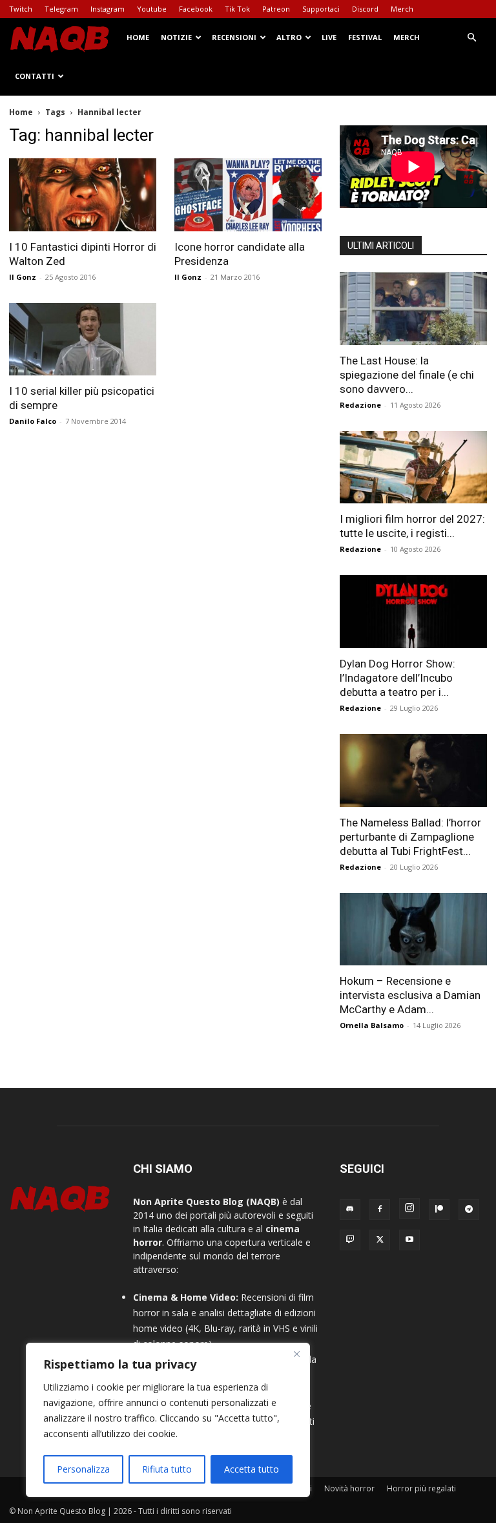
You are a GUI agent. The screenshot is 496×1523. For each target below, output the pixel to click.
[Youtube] (409, 1240)
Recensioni (234, 37)
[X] (379, 1240)
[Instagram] (409, 1208)
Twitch (20, 9)
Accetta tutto (251, 1469)
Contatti (34, 76)
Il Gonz (22, 277)
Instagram (107, 9)
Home (138, 37)
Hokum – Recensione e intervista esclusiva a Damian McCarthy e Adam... (410, 995)
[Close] (296, 1353)
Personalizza (83, 1469)
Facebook (195, 9)
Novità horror (349, 1488)
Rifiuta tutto (167, 1469)
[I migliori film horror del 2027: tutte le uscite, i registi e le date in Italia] (413, 467)
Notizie (176, 37)
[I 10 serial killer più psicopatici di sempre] (82, 339)
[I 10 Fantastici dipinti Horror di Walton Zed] (82, 194)
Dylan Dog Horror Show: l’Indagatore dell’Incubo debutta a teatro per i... (397, 677)
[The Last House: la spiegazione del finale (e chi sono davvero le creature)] (413, 308)
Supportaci (321, 9)
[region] (168, 1420)
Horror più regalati (421, 1488)
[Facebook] (379, 1209)
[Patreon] (439, 1209)
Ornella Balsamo (372, 1025)
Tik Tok (237, 9)
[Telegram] (469, 1209)
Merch (402, 9)
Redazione (360, 405)
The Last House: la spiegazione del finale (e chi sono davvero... (407, 374)
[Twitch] (350, 1240)
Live (329, 37)
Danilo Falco (32, 421)
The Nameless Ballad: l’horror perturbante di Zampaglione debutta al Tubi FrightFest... (410, 836)
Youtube (152, 9)
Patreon (276, 9)
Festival (365, 37)
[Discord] (350, 1209)
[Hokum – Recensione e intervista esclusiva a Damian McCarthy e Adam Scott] (413, 929)
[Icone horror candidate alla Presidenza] (248, 194)
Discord (365, 9)
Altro (289, 37)
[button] (471, 38)
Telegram (61, 9)
